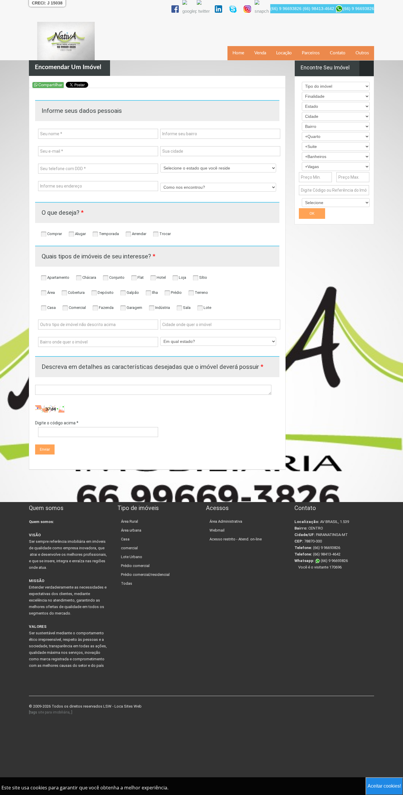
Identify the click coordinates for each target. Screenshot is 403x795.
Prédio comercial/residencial (145, 574)
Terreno (201, 292)
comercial (129, 548)
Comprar (54, 234)
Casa (51, 307)
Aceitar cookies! (384, 786)
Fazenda (106, 307)
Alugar (80, 234)
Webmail (217, 530)
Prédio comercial (135, 565)
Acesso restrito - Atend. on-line (235, 539)
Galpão (132, 292)
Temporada (108, 234)
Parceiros (311, 53)
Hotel (161, 277)
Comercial (77, 307)
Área (50, 292)
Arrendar (138, 234)
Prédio (176, 292)
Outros (362, 53)
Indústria (162, 307)
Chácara (88, 277)
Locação (284, 53)
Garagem (134, 307)
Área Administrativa (225, 521)
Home (238, 53)
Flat (140, 277)
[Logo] (66, 41)
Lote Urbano (131, 557)
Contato (337, 53)
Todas (126, 583)
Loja (182, 277)
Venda (260, 53)
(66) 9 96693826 (334, 560)
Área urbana (131, 530)
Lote (207, 307)
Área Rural (129, 521)
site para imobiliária (54, 712)
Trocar (164, 234)
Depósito (105, 292)
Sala (186, 307)
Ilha (154, 292)
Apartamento (57, 277)
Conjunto (116, 277)
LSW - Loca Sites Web (122, 706)
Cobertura (76, 292)
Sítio (202, 277)
